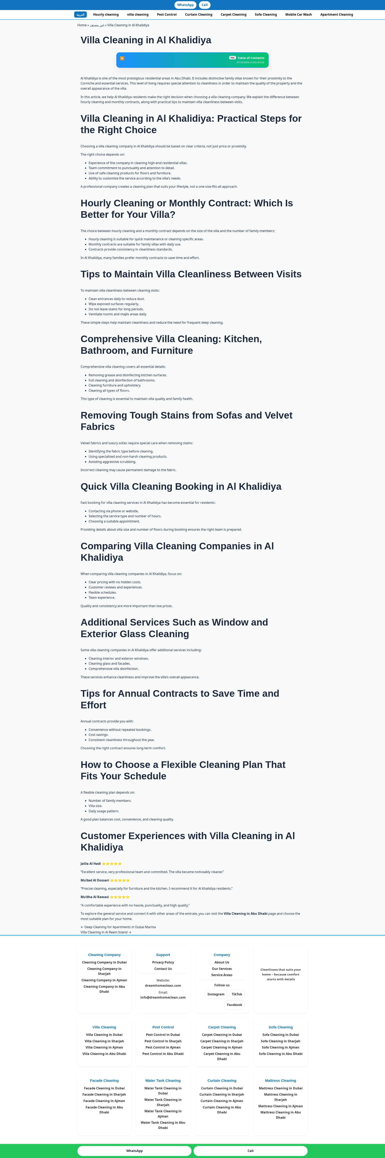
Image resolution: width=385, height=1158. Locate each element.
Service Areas (221, 975)
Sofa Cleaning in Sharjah (280, 1041)
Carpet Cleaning (233, 14)
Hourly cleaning (106, 14)
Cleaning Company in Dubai (104, 962)
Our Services (222, 968)
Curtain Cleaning (198, 14)
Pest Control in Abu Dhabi (163, 1054)
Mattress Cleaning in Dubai (281, 1088)
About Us (222, 962)
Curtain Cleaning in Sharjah (222, 1094)
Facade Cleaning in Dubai (104, 1088)
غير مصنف (97, 25)
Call (205, 5)
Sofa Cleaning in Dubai (280, 1034)
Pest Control (167, 14)
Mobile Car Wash (298, 14)
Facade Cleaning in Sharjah (104, 1094)
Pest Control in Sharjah (163, 1041)
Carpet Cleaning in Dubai (222, 1034)
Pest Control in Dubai (163, 1034)
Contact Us (163, 968)
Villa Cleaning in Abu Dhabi (104, 1054)
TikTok (237, 994)
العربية (80, 14)
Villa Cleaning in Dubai (104, 1034)
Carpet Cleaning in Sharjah (221, 1041)
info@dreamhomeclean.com (163, 997)
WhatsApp (185, 5)
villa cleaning (138, 14)
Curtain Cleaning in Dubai (222, 1088)
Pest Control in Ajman (163, 1047)
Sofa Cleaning (266, 14)
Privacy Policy (163, 962)
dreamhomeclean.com (163, 985)
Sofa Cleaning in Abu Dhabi (281, 1054)
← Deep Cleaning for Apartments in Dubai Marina (118, 927)
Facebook (234, 1005)
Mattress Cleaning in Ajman (280, 1106)
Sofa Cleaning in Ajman (280, 1047)
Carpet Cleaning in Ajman (221, 1047)
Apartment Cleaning (336, 14)
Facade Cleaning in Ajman (104, 1101)
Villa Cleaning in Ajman (104, 1047)
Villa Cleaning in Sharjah (104, 1041)
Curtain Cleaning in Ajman (222, 1101)
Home (82, 25)
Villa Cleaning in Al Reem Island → (106, 932)
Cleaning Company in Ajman (104, 980)
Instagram (216, 994)
